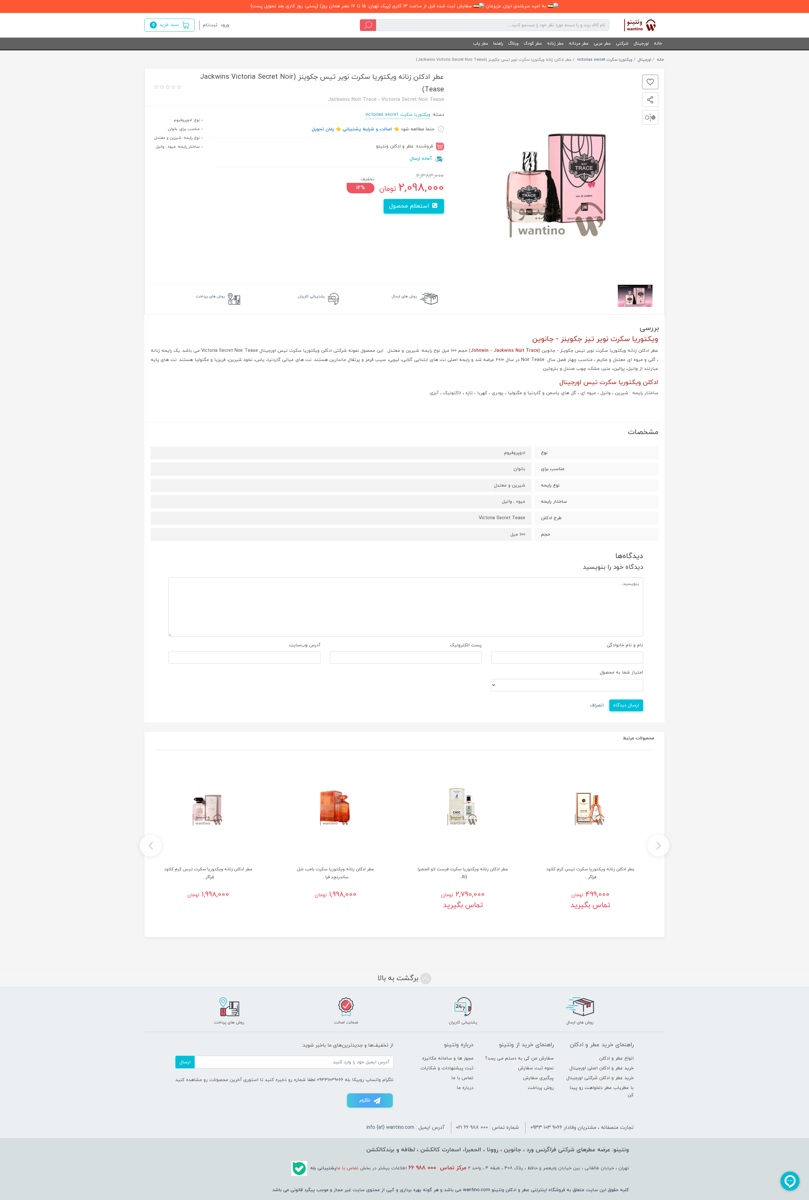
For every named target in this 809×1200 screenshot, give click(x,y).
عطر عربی (602, 43)
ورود (225, 25)
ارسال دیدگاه (626, 705)
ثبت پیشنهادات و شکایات (446, 1068)
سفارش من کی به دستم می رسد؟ (519, 1058)
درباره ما (465, 1088)
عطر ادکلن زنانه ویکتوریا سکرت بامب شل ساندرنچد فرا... (335, 873)
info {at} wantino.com (390, 1127)
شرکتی (622, 43)
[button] (169, 25)
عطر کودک (533, 43)
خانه (658, 43)
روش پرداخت (541, 1088)
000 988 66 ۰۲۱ (472, 1127)
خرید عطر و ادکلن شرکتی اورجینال (600, 1078)
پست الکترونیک (466, 645)
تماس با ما (462, 1078)
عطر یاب (480, 43)
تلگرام (364, 1100)
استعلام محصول (410, 206)
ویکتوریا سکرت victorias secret (397, 114)
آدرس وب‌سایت (304, 645)
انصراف (597, 705)
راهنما (498, 43)
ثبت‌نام (210, 25)
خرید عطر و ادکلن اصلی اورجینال (601, 1068)
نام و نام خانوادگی (625, 645)
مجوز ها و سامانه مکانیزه (447, 1058)
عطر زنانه (555, 43)
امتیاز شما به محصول (621, 672)
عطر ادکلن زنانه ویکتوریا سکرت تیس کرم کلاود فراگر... (590, 873)
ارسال (185, 1062)
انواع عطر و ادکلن (616, 1058)
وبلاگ (513, 43)
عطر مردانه (579, 43)
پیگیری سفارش (538, 1078)
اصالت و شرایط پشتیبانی (367, 129)
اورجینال (641, 43)
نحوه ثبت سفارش (536, 1068)
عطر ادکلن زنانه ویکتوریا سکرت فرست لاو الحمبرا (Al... (463, 873)
